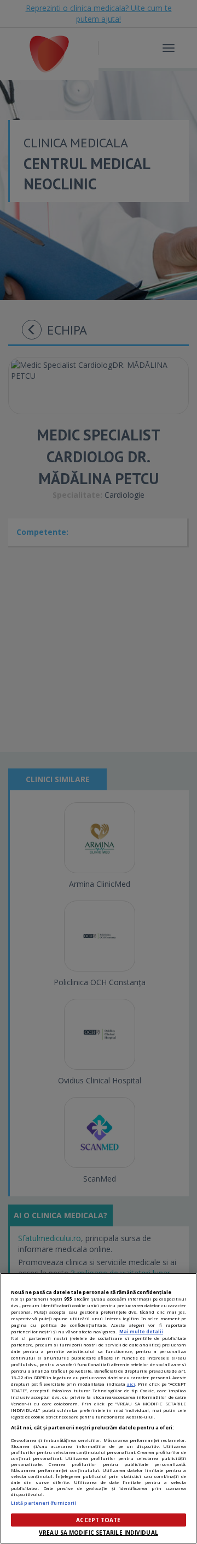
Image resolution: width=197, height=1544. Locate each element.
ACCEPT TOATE (98, 1520)
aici (131, 1384)
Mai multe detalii (141, 1331)
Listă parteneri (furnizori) (44, 1503)
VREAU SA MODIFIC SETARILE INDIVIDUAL (98, 1532)
